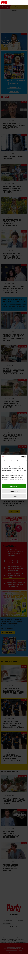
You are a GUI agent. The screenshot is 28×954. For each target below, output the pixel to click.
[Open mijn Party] (21, 2)
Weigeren (14, 496)
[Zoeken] (25, 2)
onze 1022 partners (10, 468)
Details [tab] (13, 460)
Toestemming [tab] (5, 460)
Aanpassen (13, 491)
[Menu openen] (16, 2)
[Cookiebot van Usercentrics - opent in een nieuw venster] (20, 457)
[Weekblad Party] (7, 2)
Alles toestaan (14, 486)
